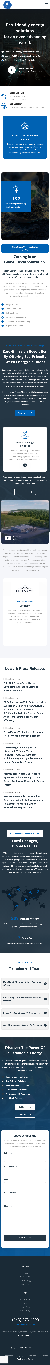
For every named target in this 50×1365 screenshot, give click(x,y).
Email (6, 1180)
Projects (25, 1273)
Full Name (8, 1153)
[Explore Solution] (25, 465)
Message (8, 1206)
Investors (25, 1303)
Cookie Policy (25, 1311)
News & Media (25, 1299)
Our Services (23, 413)
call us (21, 1107)
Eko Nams (25, 605)
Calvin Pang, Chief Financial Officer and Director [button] (22, 999)
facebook (9, 1356)
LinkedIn (44, 1356)
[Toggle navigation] (46, 4)
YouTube (32, 1356)
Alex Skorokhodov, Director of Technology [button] (23, 1025)
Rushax (30, 1359)
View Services (24, 492)
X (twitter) (20, 1356)
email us (22, 1115)
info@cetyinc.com (21, 96)
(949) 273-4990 (20, 99)
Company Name (10, 1166)
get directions (26, 1335)
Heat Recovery (25, 1277)
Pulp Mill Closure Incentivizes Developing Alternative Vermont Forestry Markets (20, 686)
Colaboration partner (25, 602)
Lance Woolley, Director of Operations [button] (21, 1013)
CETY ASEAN (25, 1285)
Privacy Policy (25, 1307)
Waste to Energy (25, 1281)
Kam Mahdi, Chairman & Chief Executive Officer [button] (22, 984)
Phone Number (10, 1193)
